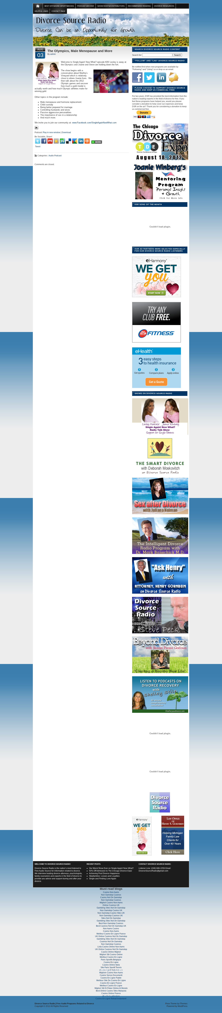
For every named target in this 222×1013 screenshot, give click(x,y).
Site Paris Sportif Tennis (111, 967)
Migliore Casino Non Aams (111, 973)
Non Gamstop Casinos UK (111, 915)
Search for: (137, 55)
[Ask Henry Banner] (160, 594)
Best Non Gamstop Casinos (111, 923)
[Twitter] (37, 141)
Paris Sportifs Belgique (111, 960)
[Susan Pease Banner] (160, 673)
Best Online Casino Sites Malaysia (111, 991)
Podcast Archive (85, 6)
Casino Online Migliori (111, 952)
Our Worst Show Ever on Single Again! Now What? (111, 868)
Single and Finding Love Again (102, 878)
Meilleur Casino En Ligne (111, 957)
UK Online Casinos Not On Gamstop (111, 936)
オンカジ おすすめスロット (111, 970)
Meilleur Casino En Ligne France (111, 934)
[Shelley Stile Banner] (160, 713)
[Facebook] (43, 141)
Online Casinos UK (111, 905)
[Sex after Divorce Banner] (160, 514)
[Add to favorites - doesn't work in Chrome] (56, 141)
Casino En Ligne (111, 962)
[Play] (36, 129)
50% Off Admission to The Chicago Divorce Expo (110, 871)
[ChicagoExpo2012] (160, 160)
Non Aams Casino (111, 928)
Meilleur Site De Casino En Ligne (111, 980)
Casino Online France (111, 993)
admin (53, 54)
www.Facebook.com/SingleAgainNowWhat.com (94, 122)
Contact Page (58, 11)
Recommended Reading (139, 6)
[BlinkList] (87, 141)
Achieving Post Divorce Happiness (104, 873)
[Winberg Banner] (160, 435)
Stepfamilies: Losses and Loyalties (104, 876)
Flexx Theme (171, 1003)
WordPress (182, 1006)
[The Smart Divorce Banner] (160, 475)
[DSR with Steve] (160, 633)
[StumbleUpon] (62, 141)
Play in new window (51, 132)
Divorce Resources (164, 6)
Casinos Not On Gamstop (111, 941)
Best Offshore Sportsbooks (59, 6)
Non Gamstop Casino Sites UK (111, 913)
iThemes (183, 1003)
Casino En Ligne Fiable (111, 978)
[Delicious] (68, 141)
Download (66, 132)
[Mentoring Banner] (160, 200)
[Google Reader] (74, 141)
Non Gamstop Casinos (111, 895)
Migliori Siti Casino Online (111, 954)
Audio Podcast (55, 155)
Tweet (37, 146)
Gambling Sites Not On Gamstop (111, 908)
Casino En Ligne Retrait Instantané (111, 998)
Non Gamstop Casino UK (111, 910)
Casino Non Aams (111, 892)
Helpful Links (41, 11)
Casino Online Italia (111, 965)
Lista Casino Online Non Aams (111, 947)
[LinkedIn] (81, 141)
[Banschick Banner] (160, 554)
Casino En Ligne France (111, 983)
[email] (50, 141)
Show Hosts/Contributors (110, 6)
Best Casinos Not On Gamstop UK (111, 926)
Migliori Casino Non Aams (111, 902)
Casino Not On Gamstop (111, 897)
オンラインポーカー (111, 996)
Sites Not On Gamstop (111, 918)
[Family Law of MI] (172, 855)
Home (38, 6)
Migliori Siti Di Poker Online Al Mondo (111, 988)
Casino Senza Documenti (111, 975)
